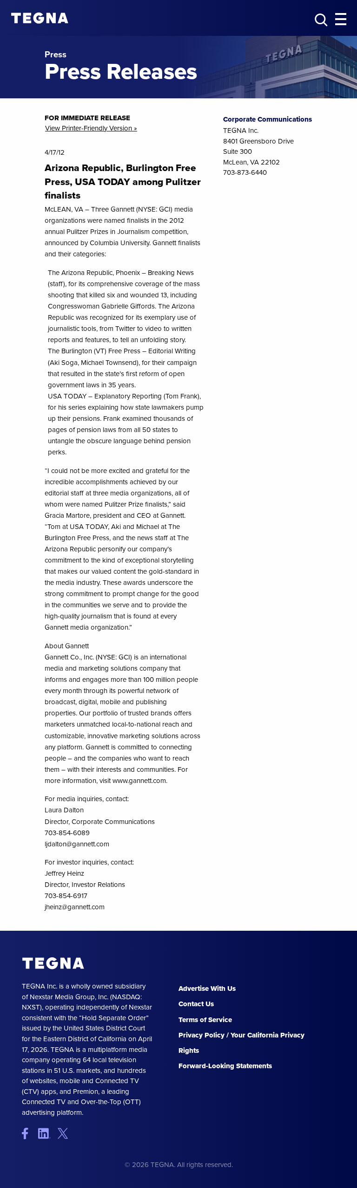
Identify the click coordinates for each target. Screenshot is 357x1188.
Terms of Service (205, 1020)
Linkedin (47, 1133)
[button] (340, 19)
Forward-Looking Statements (225, 1066)
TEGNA (53, 963)
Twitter (65, 1133)
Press (55, 54)
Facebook (29, 1133)
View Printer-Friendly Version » (91, 128)
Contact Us (196, 1004)
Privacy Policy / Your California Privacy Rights (241, 1043)
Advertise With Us (207, 988)
